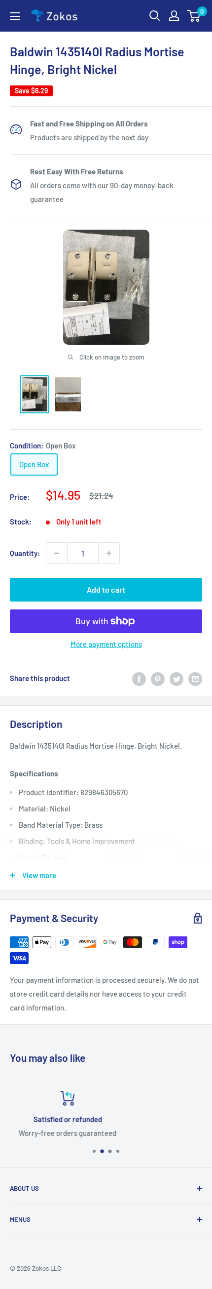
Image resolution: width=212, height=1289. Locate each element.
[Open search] (154, 15)
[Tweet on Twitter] (176, 678)
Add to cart (106, 589)
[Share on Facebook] (139, 678)
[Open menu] (15, 16)
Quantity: (25, 553)
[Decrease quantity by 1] (56, 553)
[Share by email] (195, 678)
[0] (194, 16)
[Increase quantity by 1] (109, 553)
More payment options (106, 644)
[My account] (174, 15)
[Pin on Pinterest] (158, 678)
